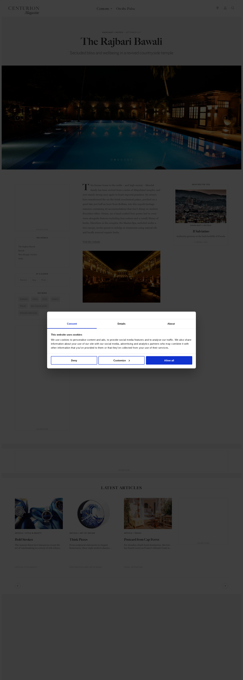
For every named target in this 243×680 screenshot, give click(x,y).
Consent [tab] (72, 323)
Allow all (169, 360)
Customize (119, 360)
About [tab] (171, 323)
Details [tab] (122, 323)
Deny (74, 360)
